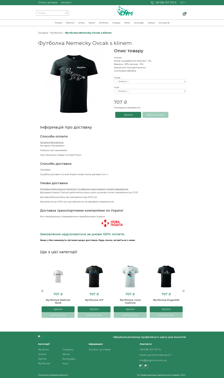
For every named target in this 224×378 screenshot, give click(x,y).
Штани (81, 23)
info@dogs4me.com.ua (152, 360)
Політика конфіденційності (53, 375)
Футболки (103, 23)
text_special (164, 23)
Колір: (116, 87)
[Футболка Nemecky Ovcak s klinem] (74, 84)
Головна (58, 23)
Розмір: (117, 78)
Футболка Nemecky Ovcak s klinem (88, 32)
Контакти (66, 2)
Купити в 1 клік (155, 114)
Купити (128, 114)
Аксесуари (139, 23)
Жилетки (70, 23)
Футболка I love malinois (130, 301)
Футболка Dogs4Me (166, 299)
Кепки (127, 23)
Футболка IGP (94, 299)
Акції (65, 363)
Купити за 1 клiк (58, 315)
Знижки (151, 23)
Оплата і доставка (47, 2)
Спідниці (116, 23)
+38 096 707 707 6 (165, 2)
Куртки (92, 23)
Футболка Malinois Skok (58, 301)
